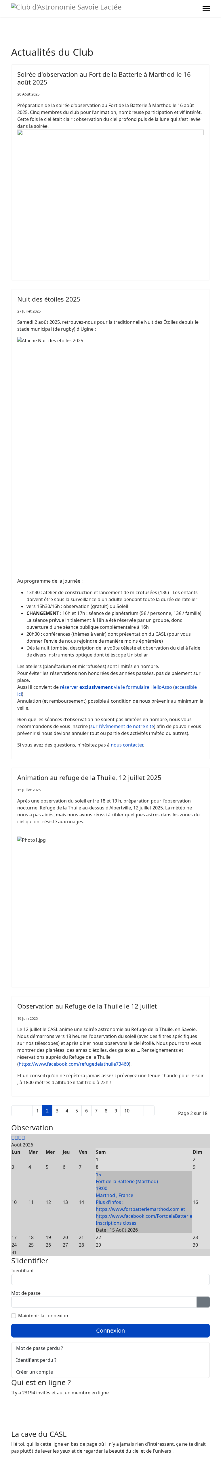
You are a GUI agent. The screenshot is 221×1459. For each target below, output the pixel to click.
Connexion (110, 1330)
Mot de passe (26, 1293)
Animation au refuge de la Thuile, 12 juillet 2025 (89, 777)
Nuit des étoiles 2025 (49, 299)
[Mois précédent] (16, 1138)
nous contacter (127, 745)
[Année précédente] (13, 1138)
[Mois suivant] (23, 1138)
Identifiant (22, 1270)
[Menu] (206, 8)
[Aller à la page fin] (149, 1110)
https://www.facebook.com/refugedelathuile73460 (74, 1064)
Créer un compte (35, 1372)
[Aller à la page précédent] (27, 1110)
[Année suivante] (20, 1138)
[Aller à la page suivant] (138, 1110)
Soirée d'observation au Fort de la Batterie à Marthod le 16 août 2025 (104, 78)
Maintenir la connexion (43, 1315)
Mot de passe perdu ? (39, 1348)
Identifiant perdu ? (36, 1360)
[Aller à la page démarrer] (16, 1110)
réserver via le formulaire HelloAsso (116, 687)
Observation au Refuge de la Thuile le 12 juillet (87, 1006)
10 (126, 1111)
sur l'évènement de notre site (122, 726)
